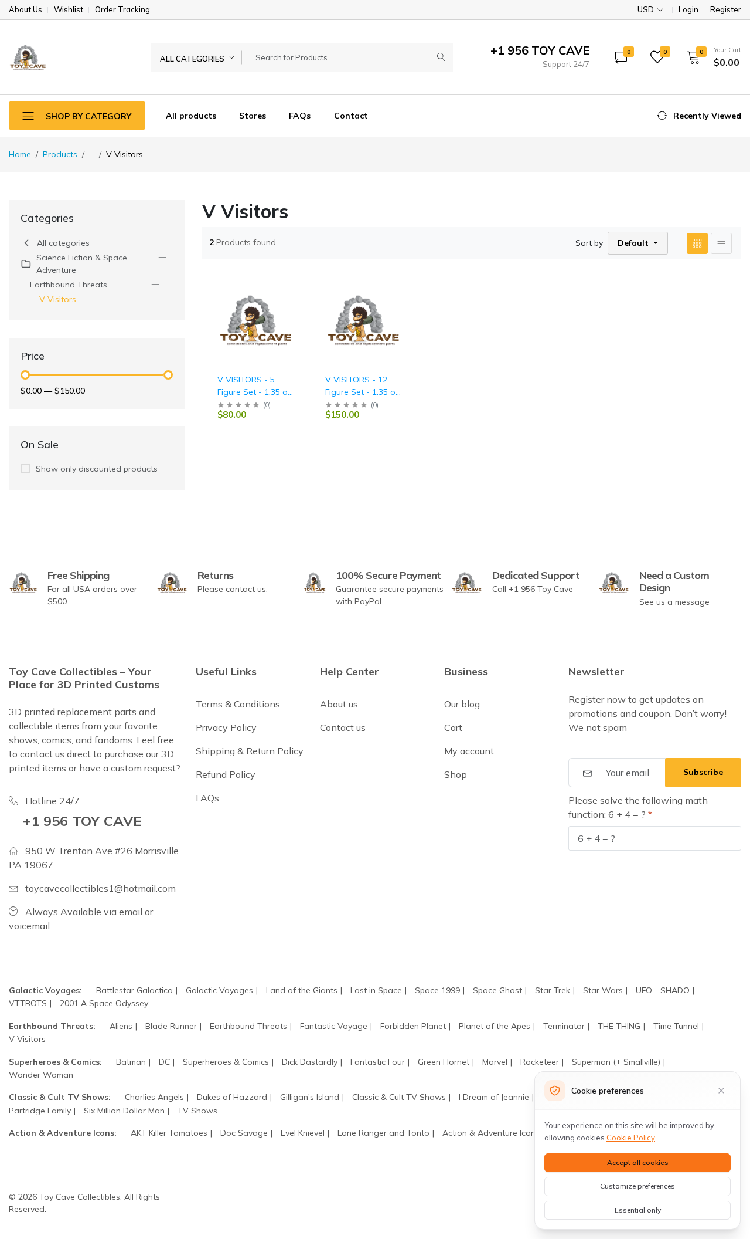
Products (60, 154)
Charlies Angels (154, 1097)
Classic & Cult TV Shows (399, 1097)
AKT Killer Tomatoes (169, 1133)
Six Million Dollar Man (124, 1110)
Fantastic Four (377, 1062)
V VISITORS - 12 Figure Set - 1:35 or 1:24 (361, 391)
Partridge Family (40, 1110)
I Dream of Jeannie (494, 1097)
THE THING (619, 1026)
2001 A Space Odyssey (104, 1003)
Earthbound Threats (68, 284)
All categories (63, 243)
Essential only (638, 1210)
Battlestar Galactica (134, 990)
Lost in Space (376, 990)
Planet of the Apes (494, 1026)
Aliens (121, 1026)
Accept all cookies (638, 1162)
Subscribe (703, 772)
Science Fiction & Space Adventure (81, 263)
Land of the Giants (302, 990)
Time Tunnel (676, 1026)
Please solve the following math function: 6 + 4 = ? (638, 807)
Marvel (494, 1062)
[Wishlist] (296, 300)
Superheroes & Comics (226, 1062)
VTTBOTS (28, 1003)
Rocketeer (539, 1062)
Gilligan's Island (309, 1097)
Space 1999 (437, 990)
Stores (252, 115)
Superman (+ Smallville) (616, 1062)
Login (688, 9)
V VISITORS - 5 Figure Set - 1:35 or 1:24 (254, 391)
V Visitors (57, 299)
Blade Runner (171, 1026)
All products (191, 115)
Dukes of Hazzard (232, 1097)
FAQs (300, 115)
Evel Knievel (303, 1133)
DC (164, 1062)
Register (725, 9)
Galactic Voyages (219, 990)
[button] (710, 56)
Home (20, 154)
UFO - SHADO (663, 990)
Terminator (564, 1026)
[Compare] (296, 315)
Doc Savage (244, 1133)
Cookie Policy (630, 1137)
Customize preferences (637, 1186)
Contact (351, 115)
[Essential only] (721, 1090)
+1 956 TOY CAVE (82, 821)
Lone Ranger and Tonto (383, 1133)
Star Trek (552, 990)
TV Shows (197, 1110)
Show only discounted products (97, 468)
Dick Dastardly (310, 1062)
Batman (131, 1062)
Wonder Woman (41, 1074)
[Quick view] (296, 285)
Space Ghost (497, 990)
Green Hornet (443, 1062)
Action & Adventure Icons (491, 1133)
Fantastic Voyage (333, 1026)
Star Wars (603, 990)
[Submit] (441, 57)
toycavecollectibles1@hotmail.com (100, 888)
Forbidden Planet (413, 1026)
